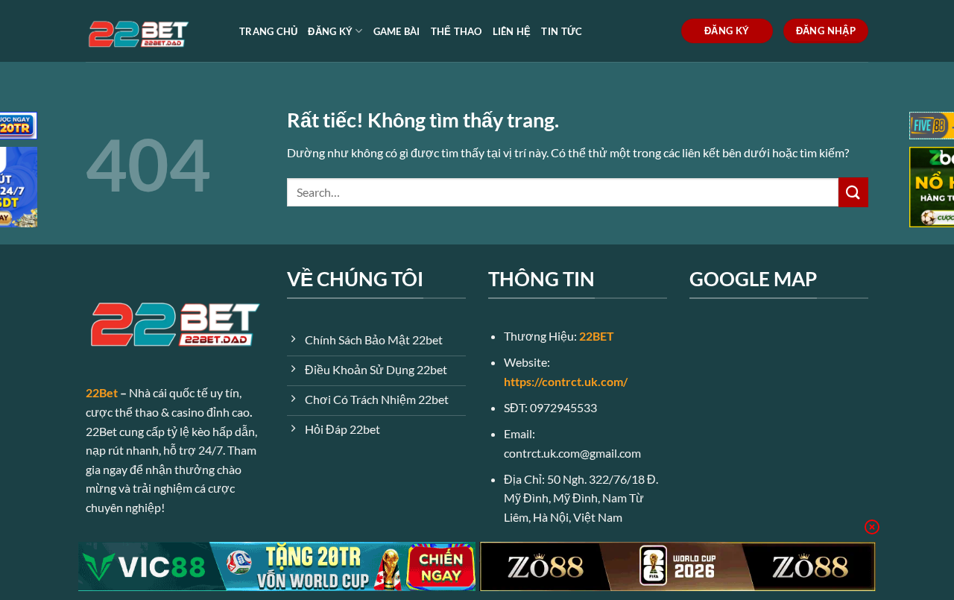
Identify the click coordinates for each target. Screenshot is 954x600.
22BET (596, 336)
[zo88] (677, 566)
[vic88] (277, 566)
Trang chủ (268, 31)
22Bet (102, 392)
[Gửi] (853, 191)
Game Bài (396, 31)
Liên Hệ (512, 31)
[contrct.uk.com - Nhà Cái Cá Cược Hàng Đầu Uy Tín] (151, 31)
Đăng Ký (330, 31)
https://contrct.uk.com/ (566, 381)
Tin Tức (561, 31)
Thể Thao (456, 31)
